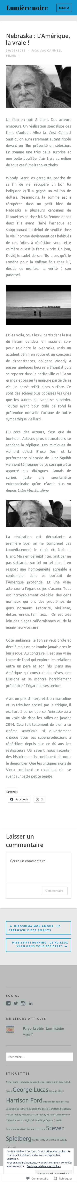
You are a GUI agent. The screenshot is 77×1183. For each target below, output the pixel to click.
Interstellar (49, 1101)
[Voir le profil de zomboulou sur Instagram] (23, 1003)
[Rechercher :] (39, 1057)
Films (11, 55)
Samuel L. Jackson (36, 1129)
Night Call (29, 1120)
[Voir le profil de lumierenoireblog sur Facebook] (8, 1003)
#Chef (9, 1082)
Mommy (66, 1114)
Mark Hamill (54, 1109)
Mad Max (43, 1109)
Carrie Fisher (44, 1082)
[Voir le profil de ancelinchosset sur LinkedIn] (30, 1003)
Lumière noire (27, 7)
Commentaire (54, 890)
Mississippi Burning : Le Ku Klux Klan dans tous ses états (40, 944)
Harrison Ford (24, 1100)
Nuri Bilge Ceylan (44, 1120)
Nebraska (11, 1120)
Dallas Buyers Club (61, 1082)
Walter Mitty (38, 1140)
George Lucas (30, 1089)
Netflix (20, 1120)
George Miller (56, 1091)
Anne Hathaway (21, 1082)
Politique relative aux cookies (44, 1166)
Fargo (9, 1091)
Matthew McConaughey (34, 1114)
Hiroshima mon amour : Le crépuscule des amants (35, 928)
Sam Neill (21, 1129)
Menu (64, 7)
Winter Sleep (52, 1140)
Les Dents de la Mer (16, 1109)
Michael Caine (54, 1114)
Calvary (33, 1082)
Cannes (54, 50)
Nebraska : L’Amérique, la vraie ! (38, 39)
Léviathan (32, 1109)
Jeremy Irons (62, 1101)
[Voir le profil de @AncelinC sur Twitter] (15, 1003)
